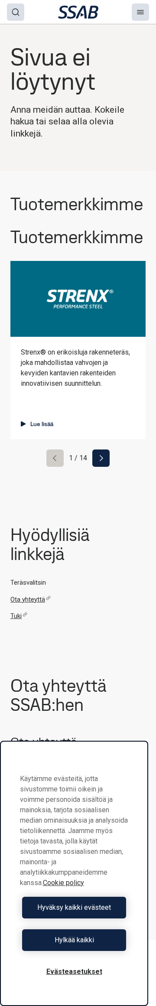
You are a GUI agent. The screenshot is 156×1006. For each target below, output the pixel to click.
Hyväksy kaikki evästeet (74, 907)
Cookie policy (63, 883)
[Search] (15, 12)
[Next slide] (101, 458)
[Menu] (140, 12)
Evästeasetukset (74, 971)
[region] (74, 873)
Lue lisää (41, 424)
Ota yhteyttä (27, 599)
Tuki (16, 616)
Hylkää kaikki (74, 940)
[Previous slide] (55, 458)
